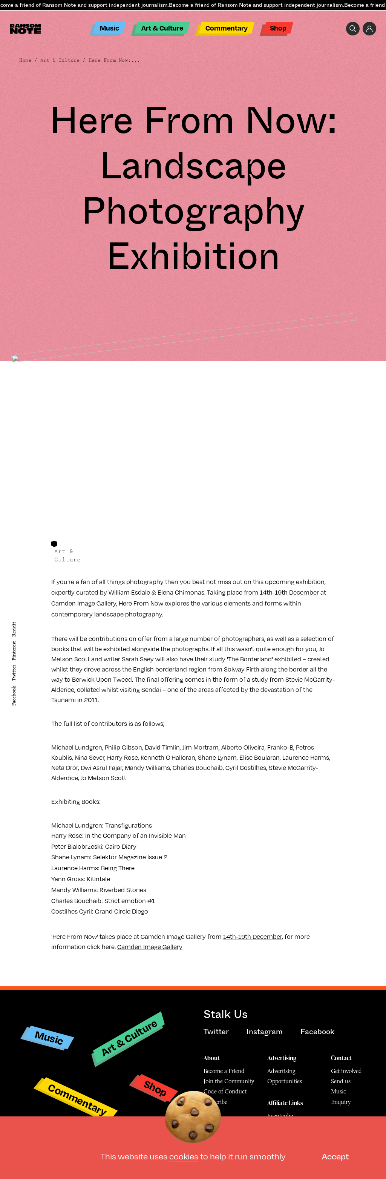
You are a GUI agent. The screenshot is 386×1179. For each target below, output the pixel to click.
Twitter (14, 673)
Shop (278, 27)
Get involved (346, 1071)
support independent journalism (127, 5)
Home (25, 60)
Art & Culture (162, 27)
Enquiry (341, 1101)
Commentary (226, 27)
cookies (183, 1156)
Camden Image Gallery (149, 946)
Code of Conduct (225, 1091)
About (212, 1058)
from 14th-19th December (281, 592)
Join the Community (229, 1081)
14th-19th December (252, 936)
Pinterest (14, 651)
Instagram (265, 1031)
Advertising (281, 1058)
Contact (341, 1058)
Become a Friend (224, 1071)
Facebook (14, 696)
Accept (335, 1156)
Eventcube (280, 1115)
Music (109, 27)
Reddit (14, 629)
